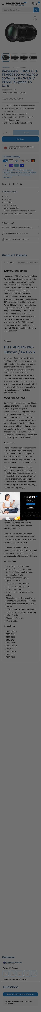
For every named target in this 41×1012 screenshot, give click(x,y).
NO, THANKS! (31, 507)
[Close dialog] (1, 493)
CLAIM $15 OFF (30, 504)
